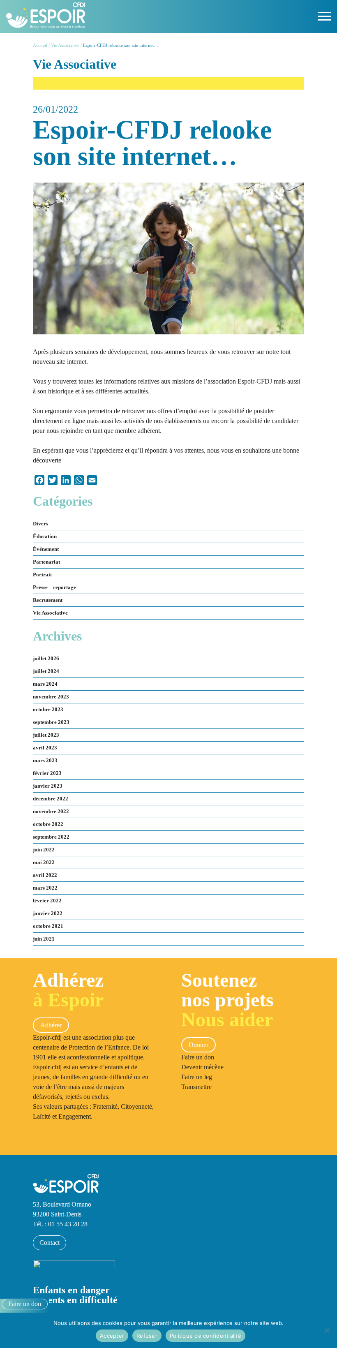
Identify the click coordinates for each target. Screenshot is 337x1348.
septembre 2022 (51, 837)
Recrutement (47, 600)
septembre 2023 (51, 722)
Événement (46, 549)
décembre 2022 (50, 799)
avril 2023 (45, 748)
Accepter (112, 1335)
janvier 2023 (47, 786)
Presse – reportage (54, 587)
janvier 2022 (47, 913)
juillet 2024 (46, 671)
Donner (198, 1044)
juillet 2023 (46, 735)
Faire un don (24, 1303)
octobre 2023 (48, 709)
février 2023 (47, 773)
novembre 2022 (51, 811)
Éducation (45, 536)
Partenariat (46, 562)
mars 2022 (45, 888)
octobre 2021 (48, 926)
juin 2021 (44, 939)
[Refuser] (327, 1330)
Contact (49, 1242)
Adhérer (51, 1025)
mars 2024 (45, 684)
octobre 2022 (48, 824)
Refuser (146, 1335)
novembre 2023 (51, 697)
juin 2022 (44, 850)
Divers (40, 524)
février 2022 (47, 901)
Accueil (40, 45)
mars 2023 (45, 760)
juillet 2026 (46, 658)
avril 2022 (45, 875)
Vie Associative (65, 45)
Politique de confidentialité (205, 1335)
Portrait (42, 575)
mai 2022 (44, 862)
